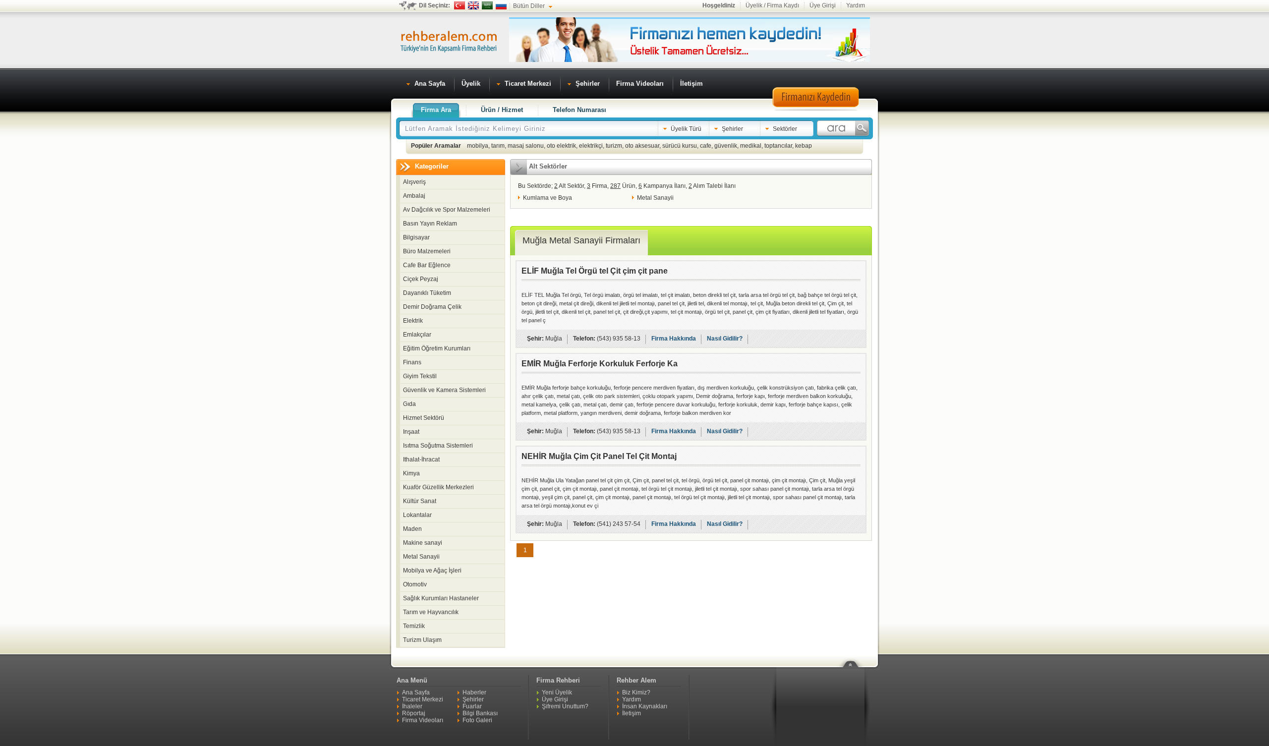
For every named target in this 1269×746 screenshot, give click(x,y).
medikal (750, 145)
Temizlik (414, 626)
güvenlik (725, 145)
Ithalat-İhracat (421, 459)
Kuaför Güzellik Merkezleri (438, 487)
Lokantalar (417, 515)
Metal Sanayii (421, 556)
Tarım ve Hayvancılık (431, 612)
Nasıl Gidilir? (725, 338)
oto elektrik (561, 145)
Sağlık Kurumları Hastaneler (441, 598)
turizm (614, 145)
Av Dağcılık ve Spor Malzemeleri (446, 209)
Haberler (474, 692)
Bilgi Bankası (480, 713)
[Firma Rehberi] (448, 40)
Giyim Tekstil (420, 376)
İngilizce (473, 5)
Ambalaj (414, 195)
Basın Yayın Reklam (430, 223)
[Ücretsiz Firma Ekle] (689, 60)
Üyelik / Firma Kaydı (772, 5)
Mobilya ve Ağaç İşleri (432, 570)
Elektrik (413, 320)
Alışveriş (414, 181)
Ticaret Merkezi (422, 699)
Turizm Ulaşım (422, 639)
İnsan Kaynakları (644, 706)
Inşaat (411, 431)
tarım (498, 145)
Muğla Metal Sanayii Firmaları (581, 240)
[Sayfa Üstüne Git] (854, 657)
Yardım (855, 5)
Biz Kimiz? (636, 692)
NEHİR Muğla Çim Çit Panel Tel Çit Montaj (599, 456)
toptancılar (778, 145)
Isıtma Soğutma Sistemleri (438, 445)
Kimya (411, 473)
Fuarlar (472, 706)
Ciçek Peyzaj (420, 279)
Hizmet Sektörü (423, 417)
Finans (412, 362)
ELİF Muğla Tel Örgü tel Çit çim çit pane (594, 271)
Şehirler (473, 699)
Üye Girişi (822, 5)
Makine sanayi (422, 542)
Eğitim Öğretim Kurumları (436, 348)
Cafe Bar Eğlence (427, 265)
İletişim (631, 713)
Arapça (487, 5)
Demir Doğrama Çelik (432, 306)
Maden (412, 528)
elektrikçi (591, 145)
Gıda (409, 404)
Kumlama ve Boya (547, 197)
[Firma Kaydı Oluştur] (815, 109)
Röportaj (413, 713)
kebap (803, 145)
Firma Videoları (422, 720)
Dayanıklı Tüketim (427, 292)
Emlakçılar (417, 334)
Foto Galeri (477, 720)
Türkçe (459, 5)
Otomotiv (415, 584)
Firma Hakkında (673, 338)
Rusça (501, 5)
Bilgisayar (416, 237)
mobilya (477, 145)
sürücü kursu (679, 145)
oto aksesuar (642, 145)
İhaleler (412, 706)
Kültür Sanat (419, 501)
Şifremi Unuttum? (565, 706)
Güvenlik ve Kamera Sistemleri (444, 390)
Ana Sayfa (416, 692)
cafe (705, 145)
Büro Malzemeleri (427, 251)
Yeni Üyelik (557, 692)
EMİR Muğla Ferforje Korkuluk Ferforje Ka (599, 363)
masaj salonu (526, 145)
